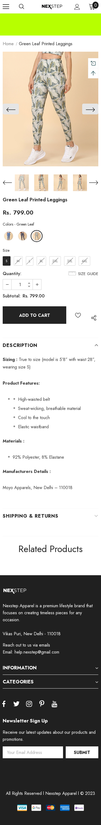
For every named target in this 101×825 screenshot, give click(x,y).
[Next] (90, 109)
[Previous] (11, 109)
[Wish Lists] (77, 315)
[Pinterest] (42, 704)
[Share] (92, 317)
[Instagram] (29, 704)
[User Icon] (77, 7)
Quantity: (12, 274)
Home (8, 44)
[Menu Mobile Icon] (6, 6)
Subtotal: (11, 296)
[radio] (9, 236)
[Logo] (52, 6)
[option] (50, 16)
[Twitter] (16, 704)
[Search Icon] (21, 6)
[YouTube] (54, 704)
